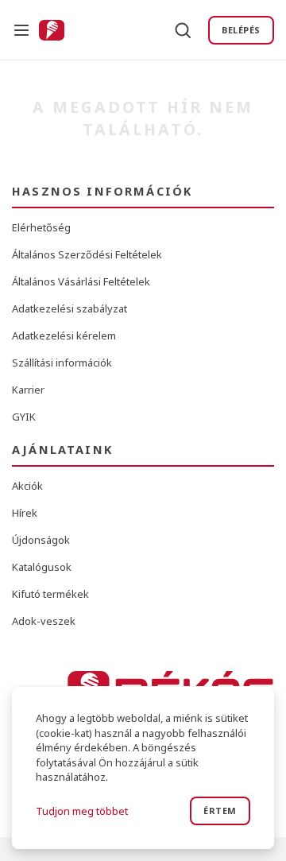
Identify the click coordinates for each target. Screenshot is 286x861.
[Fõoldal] (51, 30)
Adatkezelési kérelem (64, 335)
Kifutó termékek (50, 594)
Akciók (27, 486)
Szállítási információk (62, 362)
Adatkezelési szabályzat (69, 308)
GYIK (24, 416)
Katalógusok (42, 567)
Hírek (24, 513)
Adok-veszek (43, 621)
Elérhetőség (41, 227)
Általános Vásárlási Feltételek (81, 281)
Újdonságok (41, 540)
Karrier (28, 389)
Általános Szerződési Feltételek (87, 254)
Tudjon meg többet (82, 811)
